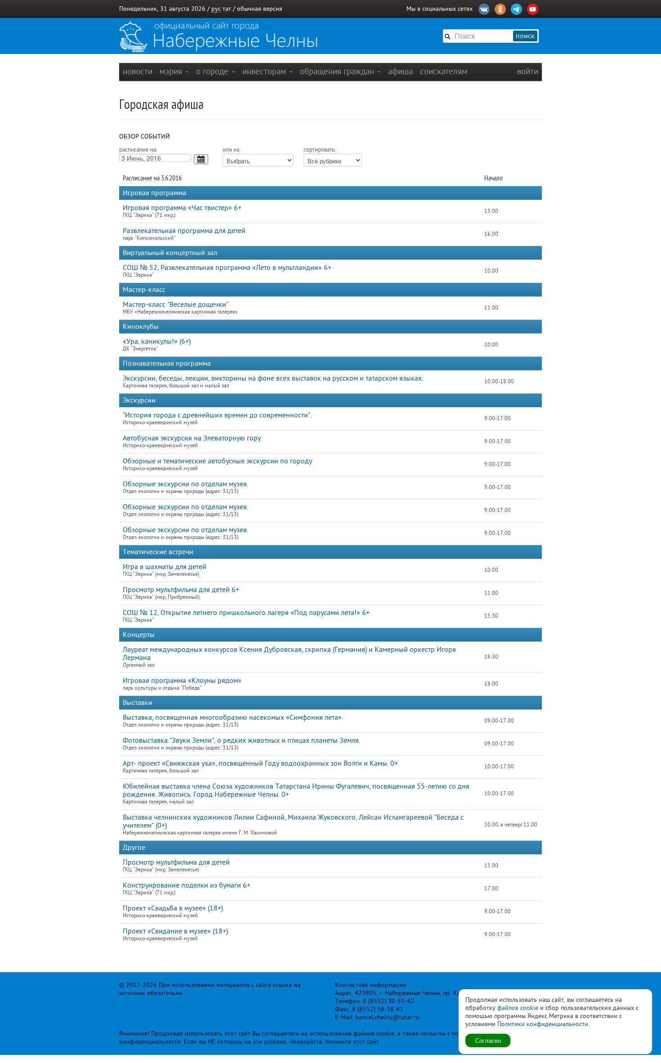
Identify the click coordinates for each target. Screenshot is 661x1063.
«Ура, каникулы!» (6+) (157, 341)
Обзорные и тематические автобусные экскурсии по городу (217, 461)
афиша (400, 71)
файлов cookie (517, 1008)
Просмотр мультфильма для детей (176, 862)
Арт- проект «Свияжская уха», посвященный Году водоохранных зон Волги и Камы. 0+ (260, 763)
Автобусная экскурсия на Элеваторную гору (192, 438)
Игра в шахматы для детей (164, 567)
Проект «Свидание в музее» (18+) (175, 931)
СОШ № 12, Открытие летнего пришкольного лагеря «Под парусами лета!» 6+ (246, 613)
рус (216, 8)
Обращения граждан (338, 71)
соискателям (443, 71)
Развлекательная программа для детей (184, 231)
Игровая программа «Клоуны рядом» (182, 681)
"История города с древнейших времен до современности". (217, 415)
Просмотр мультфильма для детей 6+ (181, 590)
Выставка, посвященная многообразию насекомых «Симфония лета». (233, 717)
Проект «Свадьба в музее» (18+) (173, 908)
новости (137, 71)
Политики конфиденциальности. (543, 1024)
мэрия (172, 71)
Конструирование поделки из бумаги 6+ (186, 885)
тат (227, 8)
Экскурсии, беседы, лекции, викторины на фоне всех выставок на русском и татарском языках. (273, 378)
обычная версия (259, 8)
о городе (213, 71)
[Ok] (500, 8)
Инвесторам (265, 71)
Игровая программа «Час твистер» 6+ (182, 208)
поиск (525, 36)
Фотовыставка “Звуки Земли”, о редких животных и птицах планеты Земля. (241, 740)
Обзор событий (144, 136)
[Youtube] (533, 8)
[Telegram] (516, 8)
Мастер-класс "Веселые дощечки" (175, 305)
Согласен (488, 1040)
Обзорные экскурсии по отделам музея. (185, 484)
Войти (527, 71)
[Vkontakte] (484, 8)
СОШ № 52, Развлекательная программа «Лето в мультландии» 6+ (227, 268)
